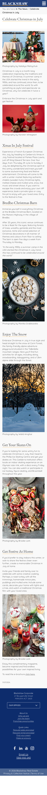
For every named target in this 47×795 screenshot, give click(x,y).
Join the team (23, 718)
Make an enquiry (23, 738)
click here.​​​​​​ (30, 674)
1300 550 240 (23, 757)
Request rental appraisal (23, 732)
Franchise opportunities (23, 721)
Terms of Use (37, 773)
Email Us (23, 754)
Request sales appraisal (23, 730)
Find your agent (23, 735)
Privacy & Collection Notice (16, 773)
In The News (21, 9)
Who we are (23, 716)
